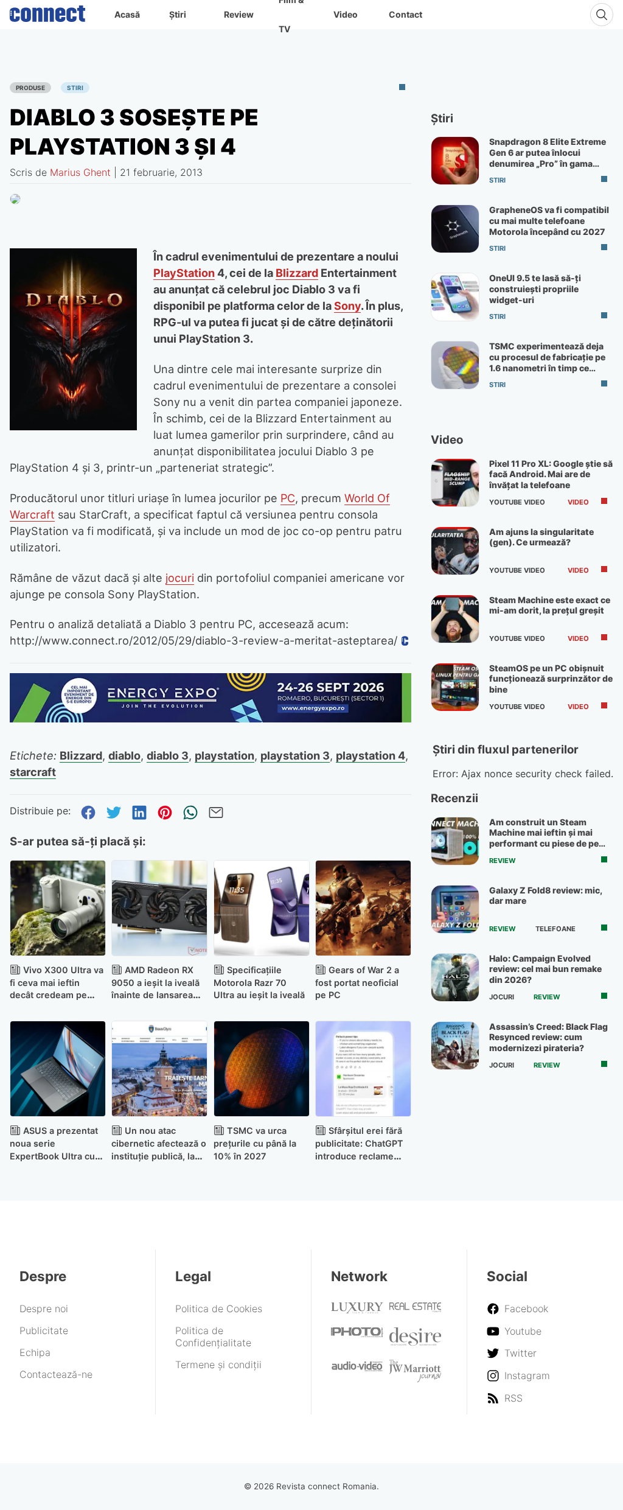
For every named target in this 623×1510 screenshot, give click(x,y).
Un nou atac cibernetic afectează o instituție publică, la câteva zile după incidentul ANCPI (158, 1155)
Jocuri (501, 997)
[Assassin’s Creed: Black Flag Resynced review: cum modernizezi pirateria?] (455, 1045)
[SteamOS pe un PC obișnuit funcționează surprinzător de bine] (455, 687)
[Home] (47, 11)
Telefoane (555, 929)
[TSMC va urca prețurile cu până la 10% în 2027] (262, 1069)
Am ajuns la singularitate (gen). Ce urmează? (541, 537)
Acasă (127, 14)
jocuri (179, 577)
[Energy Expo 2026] (210, 719)
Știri (177, 14)
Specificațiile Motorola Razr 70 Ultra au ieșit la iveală (259, 983)
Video (345, 14)
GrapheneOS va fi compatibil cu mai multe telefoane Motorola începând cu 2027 (549, 220)
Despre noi (43, 1308)
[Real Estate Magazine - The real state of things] (415, 1308)
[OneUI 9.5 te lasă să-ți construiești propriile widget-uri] (455, 297)
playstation (224, 755)
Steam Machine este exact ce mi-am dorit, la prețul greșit (549, 605)
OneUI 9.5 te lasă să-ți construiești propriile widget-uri (535, 288)
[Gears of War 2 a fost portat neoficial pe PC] (363, 908)
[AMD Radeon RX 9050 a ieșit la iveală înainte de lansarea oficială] (159, 908)
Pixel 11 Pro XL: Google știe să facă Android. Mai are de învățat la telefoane (551, 474)
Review (239, 14)
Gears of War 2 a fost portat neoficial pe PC (357, 983)
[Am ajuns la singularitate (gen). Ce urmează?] (455, 550)
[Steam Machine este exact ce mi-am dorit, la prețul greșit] (455, 619)
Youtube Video (517, 502)
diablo (124, 755)
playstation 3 (295, 755)
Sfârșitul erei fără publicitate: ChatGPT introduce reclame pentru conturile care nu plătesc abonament (362, 1155)
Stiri (75, 87)
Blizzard (297, 272)
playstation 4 (370, 755)
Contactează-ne (55, 1374)
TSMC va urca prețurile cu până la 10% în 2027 (255, 1143)
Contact (405, 14)
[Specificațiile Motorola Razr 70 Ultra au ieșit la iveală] (262, 908)
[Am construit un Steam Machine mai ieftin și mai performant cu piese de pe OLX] (455, 841)
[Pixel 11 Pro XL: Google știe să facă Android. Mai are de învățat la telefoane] (455, 482)
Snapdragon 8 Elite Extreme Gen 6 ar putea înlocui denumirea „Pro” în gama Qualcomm (547, 157)
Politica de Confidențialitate (213, 1336)
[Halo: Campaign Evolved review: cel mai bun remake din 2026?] (455, 977)
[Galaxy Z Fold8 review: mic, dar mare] (455, 909)
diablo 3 (168, 755)
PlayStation (184, 272)
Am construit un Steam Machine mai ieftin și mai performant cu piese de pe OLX (544, 838)
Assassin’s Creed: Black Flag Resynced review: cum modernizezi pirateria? (548, 1037)
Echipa (34, 1352)
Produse (30, 87)
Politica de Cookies (218, 1308)
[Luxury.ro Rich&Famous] (357, 1310)
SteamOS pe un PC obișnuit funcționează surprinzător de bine (551, 678)
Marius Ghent (80, 172)
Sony (347, 305)
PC (287, 498)
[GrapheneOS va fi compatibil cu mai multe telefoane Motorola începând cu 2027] (455, 228)
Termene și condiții (218, 1364)
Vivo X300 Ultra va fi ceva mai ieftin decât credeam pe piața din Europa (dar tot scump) (56, 995)
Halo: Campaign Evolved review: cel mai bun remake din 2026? (545, 969)
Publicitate (43, 1330)
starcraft (33, 771)
